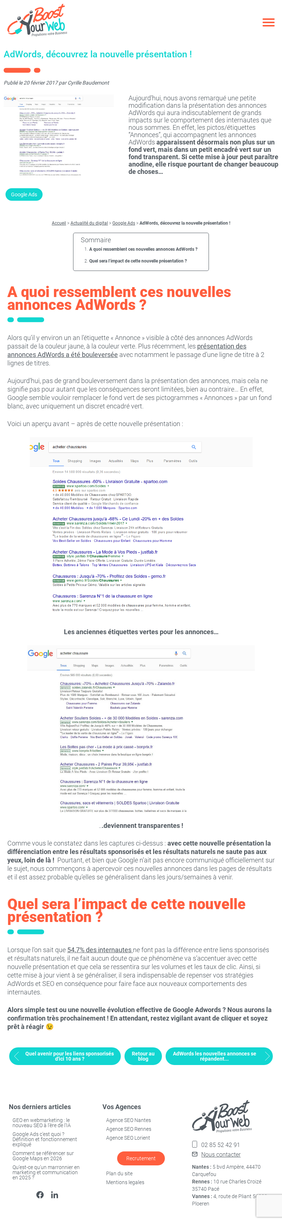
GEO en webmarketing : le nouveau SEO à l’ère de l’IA (41, 1122)
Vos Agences (121, 1107)
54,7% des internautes (100, 950)
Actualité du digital (89, 223)
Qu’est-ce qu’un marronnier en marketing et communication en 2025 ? (46, 1172)
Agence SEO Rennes (128, 1129)
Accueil (59, 223)
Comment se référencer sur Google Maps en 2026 (43, 1155)
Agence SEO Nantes (128, 1120)
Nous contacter (221, 1154)
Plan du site (119, 1173)
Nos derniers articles (40, 1107)
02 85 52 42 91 (220, 1144)
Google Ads (24, 194)
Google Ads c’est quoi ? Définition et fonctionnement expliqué (44, 1139)
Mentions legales (125, 1182)
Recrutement (141, 1158)
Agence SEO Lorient (128, 1138)
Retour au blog (143, 1056)
